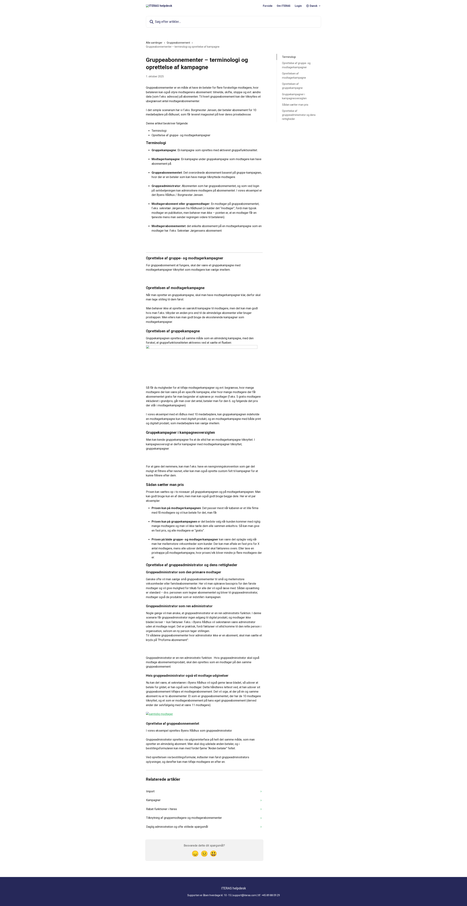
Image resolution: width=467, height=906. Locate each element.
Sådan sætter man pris (295, 104)
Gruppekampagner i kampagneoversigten (294, 96)
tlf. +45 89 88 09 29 (269, 895)
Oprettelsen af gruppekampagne (292, 85)
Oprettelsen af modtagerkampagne (294, 75)
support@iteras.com (244, 895)
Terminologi (289, 56)
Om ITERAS (283, 6)
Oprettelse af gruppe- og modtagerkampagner (296, 65)
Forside (267, 6)
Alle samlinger (154, 42)
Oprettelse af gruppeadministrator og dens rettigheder (299, 115)
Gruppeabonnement (178, 42)
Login (298, 6)
